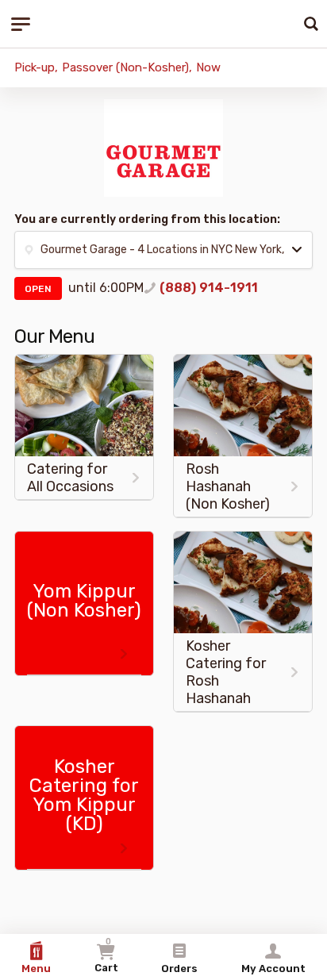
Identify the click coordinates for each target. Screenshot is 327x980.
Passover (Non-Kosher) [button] (125, 67)
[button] (163, 250)
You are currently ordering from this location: (147, 219)
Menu (36, 968)
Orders (179, 968)
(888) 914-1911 (209, 287)
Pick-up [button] (34, 67)
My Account (273, 968)
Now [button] (208, 67)
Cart (106, 955)
